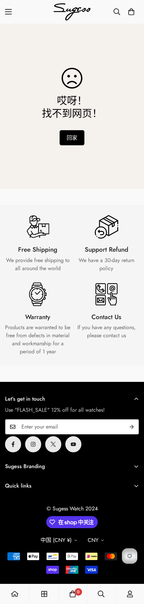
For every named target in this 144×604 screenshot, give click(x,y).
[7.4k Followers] (33, 444)
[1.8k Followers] (13, 444)
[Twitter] (53, 444)
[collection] (44, 594)
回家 (72, 138)
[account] (130, 594)
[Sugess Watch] (72, 12)
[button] (131, 11)
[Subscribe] (131, 427)
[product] (15, 594)
